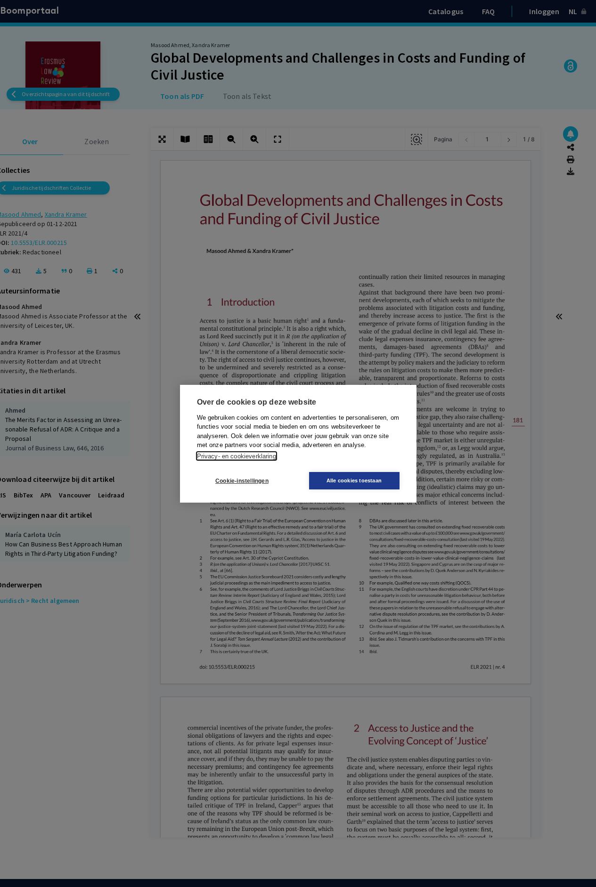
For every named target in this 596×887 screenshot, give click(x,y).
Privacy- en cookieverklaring (236, 455)
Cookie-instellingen (242, 480)
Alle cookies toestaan (354, 480)
